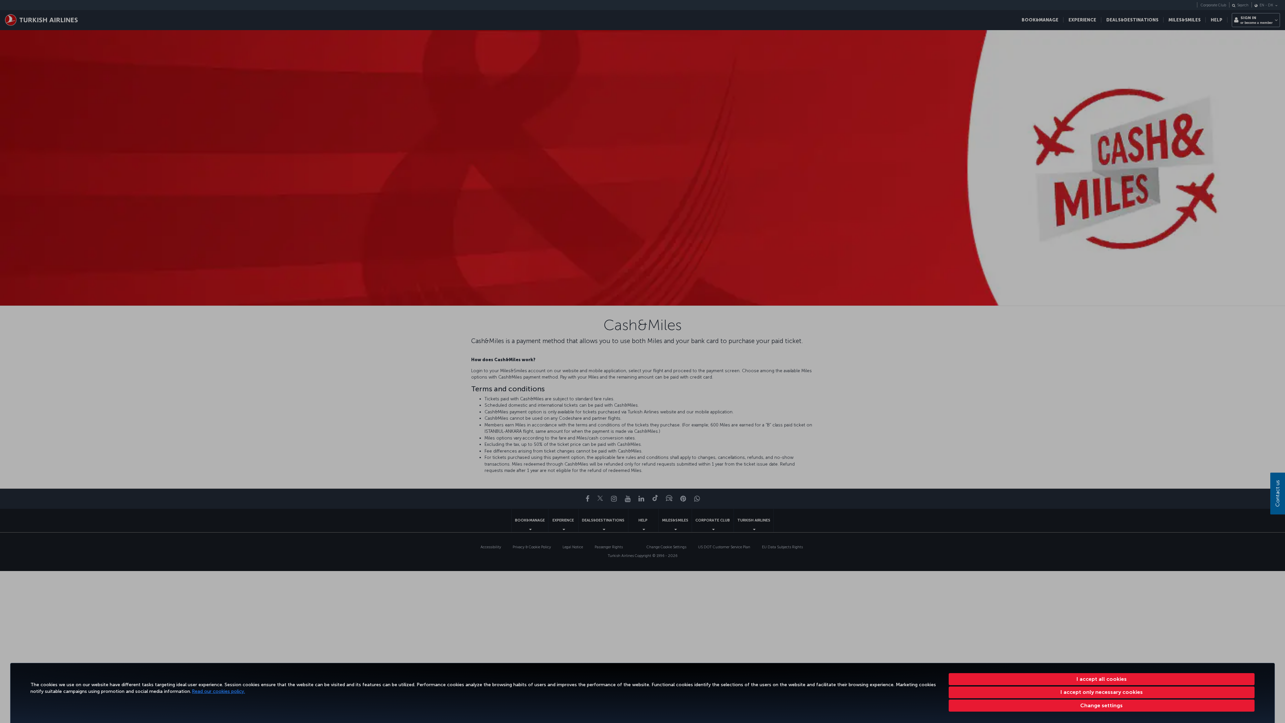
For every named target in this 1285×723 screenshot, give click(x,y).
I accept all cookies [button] (1102, 679)
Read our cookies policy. (218, 691)
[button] (1102, 706)
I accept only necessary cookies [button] (1101, 692)
